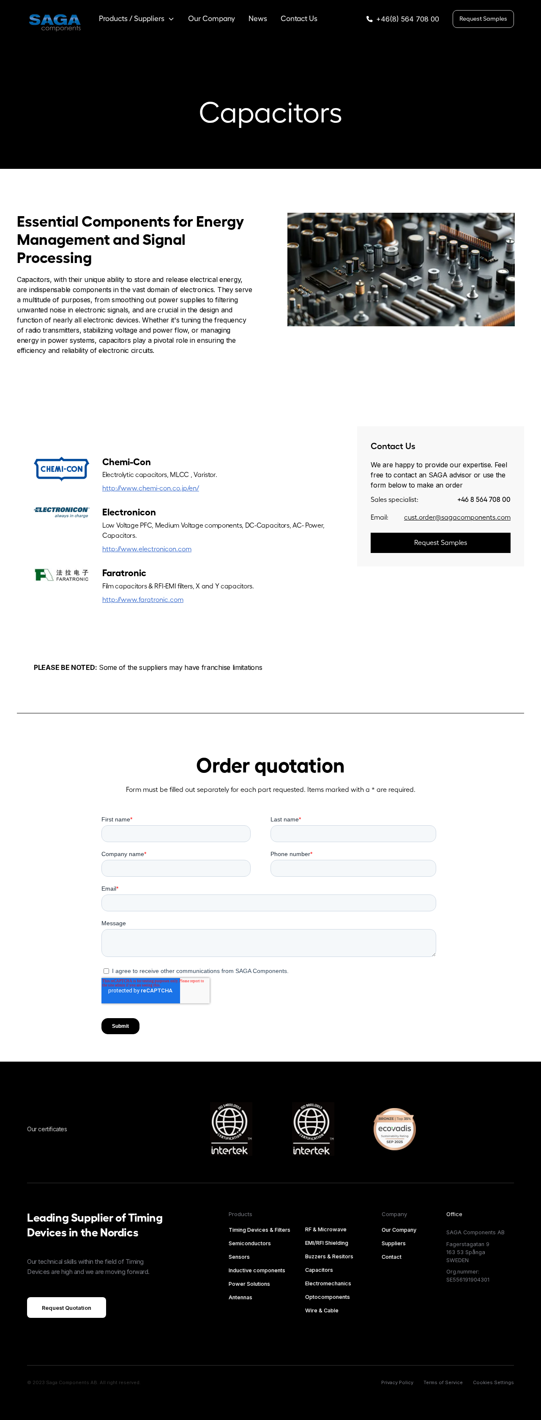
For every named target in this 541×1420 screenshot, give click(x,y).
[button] (136, 19)
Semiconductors (250, 1243)
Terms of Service (443, 1382)
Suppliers (394, 1243)
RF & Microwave (326, 1229)
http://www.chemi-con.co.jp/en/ (150, 488)
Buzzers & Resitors (329, 1256)
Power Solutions (249, 1284)
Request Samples (483, 19)
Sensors (239, 1257)
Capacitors (319, 1270)
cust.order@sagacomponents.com (457, 517)
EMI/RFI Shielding (326, 1243)
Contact (392, 1257)
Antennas (240, 1297)
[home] (54, 19)
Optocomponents (327, 1297)
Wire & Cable (322, 1310)
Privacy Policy (397, 1382)
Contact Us (299, 18)
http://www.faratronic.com (142, 599)
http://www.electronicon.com (146, 549)
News (258, 18)
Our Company (211, 18)
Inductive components (257, 1270)
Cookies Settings (493, 1382)
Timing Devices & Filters (259, 1230)
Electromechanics (328, 1283)
